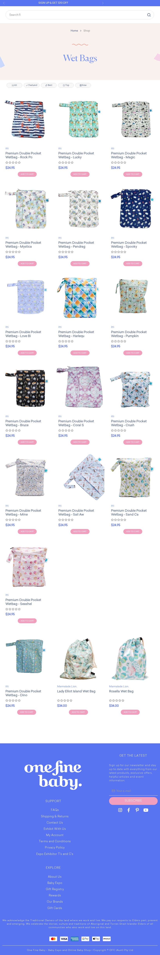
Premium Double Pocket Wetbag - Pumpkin (129, 334)
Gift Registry (55, 889)
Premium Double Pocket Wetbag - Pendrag (76, 244)
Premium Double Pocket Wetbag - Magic (129, 155)
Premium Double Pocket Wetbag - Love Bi (23, 334)
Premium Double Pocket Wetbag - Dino (23, 693)
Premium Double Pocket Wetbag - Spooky (129, 244)
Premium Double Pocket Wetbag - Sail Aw (76, 512)
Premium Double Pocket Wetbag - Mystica (23, 244)
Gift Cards (54, 908)
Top (67, 85)
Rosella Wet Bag (121, 691)
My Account (55, 835)
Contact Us (55, 823)
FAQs (55, 810)
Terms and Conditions (55, 841)
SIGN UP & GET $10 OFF (53, 2)
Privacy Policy (55, 848)
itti (7, 148)
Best (49, 85)
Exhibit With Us (55, 829)
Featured (32, 85)
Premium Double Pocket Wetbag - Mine (23, 512)
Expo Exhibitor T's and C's (54, 854)
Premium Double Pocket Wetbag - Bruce (23, 423)
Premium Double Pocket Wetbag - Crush (129, 423)
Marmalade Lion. (67, 686)
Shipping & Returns (55, 816)
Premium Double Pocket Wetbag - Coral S (76, 423)
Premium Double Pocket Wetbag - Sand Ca (129, 512)
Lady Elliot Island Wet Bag (76, 691)
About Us (55, 877)
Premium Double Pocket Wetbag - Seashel (23, 602)
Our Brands (55, 902)
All (15, 85)
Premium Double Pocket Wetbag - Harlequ (76, 334)
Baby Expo (54, 883)
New (84, 85)
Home (74, 30)
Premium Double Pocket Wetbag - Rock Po (23, 155)
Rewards (55, 895)
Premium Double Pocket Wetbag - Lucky (76, 155)
